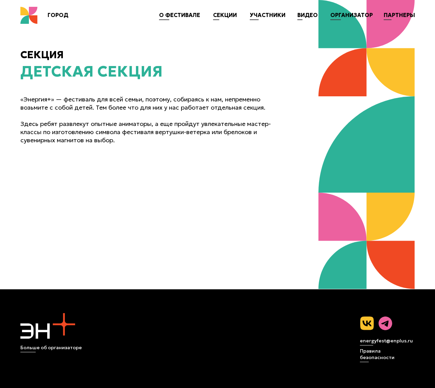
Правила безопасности (377, 354)
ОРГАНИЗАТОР (351, 15)
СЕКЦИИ (225, 15)
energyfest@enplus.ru (386, 341)
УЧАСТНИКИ (267, 15)
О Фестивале (179, 15)
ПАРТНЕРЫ (399, 15)
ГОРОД (58, 15)
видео (307, 15)
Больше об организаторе (51, 347)
